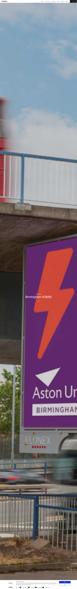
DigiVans (58, 1)
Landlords (66, 1)
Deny (65, 584)
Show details (47, 587)
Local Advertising (53, 1)
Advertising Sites (47, 1)
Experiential (62, 1)
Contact (73, 1)
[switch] (28, 587)
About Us (42, 1)
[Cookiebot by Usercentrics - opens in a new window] (10, 587)
